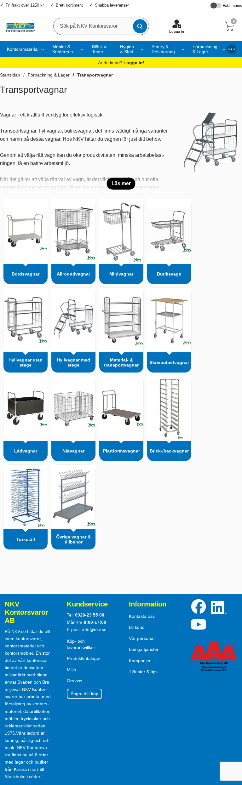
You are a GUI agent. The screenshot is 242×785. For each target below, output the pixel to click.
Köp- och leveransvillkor (81, 644)
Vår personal (141, 638)
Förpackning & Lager (205, 49)
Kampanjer (140, 660)
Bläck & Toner (99, 49)
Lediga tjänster (143, 649)
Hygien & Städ (127, 49)
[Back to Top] (231, 744)
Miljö (71, 669)
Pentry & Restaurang (163, 49)
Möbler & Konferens (62, 49)
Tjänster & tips (143, 671)
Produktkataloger (84, 658)
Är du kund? (121, 62)
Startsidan (10, 74)
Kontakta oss (142, 616)
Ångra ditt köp (84, 693)
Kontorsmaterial (22, 49)
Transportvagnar (95, 74)
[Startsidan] (19, 26)
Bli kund (137, 627)
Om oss (74, 680)
